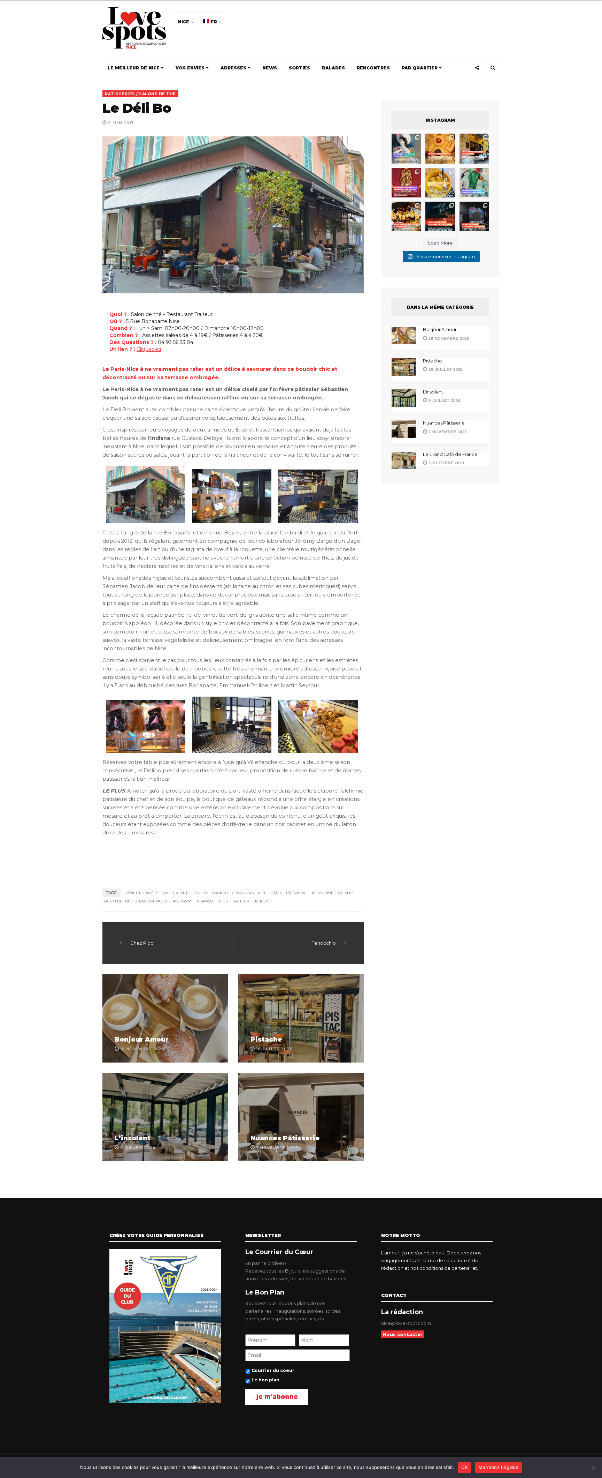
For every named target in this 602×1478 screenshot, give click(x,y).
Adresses (234, 67)
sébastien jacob (150, 901)
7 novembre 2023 (447, 432)
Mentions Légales (498, 1467)
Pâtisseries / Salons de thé (140, 93)
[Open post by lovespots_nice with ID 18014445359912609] (474, 182)
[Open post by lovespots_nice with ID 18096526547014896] (406, 182)
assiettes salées (141, 893)
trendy (260, 901)
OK (464, 1467)
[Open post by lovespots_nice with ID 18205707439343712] (440, 216)
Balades (333, 67)
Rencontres (373, 67)
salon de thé (117, 901)
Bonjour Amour (142, 1039)
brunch (220, 893)
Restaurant (322, 893)
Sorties (299, 67)
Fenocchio (323, 943)
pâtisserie (296, 893)
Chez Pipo (142, 943)
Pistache (266, 1039)
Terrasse (205, 901)
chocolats (243, 893)
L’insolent (132, 1138)
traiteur (240, 901)
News (269, 67)
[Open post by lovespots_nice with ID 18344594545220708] (440, 182)
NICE (183, 21)
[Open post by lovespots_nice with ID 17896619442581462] (440, 148)
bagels (201, 893)
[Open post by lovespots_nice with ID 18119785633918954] (474, 148)
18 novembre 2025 (448, 338)
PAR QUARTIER (420, 67)
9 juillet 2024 (443, 400)
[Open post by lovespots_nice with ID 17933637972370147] (406, 148)
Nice (262, 893)
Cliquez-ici (149, 349)
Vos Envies (191, 67)
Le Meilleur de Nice (134, 67)
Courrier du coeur (273, 1370)
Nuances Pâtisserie (285, 1138)
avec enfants (176, 893)
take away (181, 901)
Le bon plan (265, 1379)
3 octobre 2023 (445, 463)
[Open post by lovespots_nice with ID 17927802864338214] (474, 216)
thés (223, 901)
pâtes (276, 893)
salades (346, 893)
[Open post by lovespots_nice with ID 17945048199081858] (406, 216)
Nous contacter (403, 1334)
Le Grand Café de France (450, 454)
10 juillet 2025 (445, 369)
